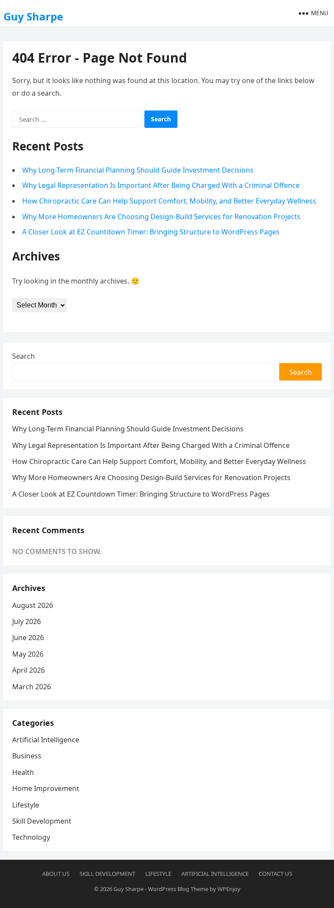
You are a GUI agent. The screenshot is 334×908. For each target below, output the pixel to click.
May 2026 (27, 654)
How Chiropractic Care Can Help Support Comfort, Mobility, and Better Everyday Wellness (169, 201)
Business (26, 756)
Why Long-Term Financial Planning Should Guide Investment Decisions (138, 170)
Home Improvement (45, 788)
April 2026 (28, 670)
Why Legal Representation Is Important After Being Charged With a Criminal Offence (161, 185)
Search (23, 356)
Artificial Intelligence (45, 739)
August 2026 (32, 605)
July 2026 (26, 621)
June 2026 (28, 637)
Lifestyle (25, 805)
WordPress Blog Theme (178, 889)
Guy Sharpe (33, 16)
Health (23, 772)
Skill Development (41, 821)
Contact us (275, 874)
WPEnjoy (228, 889)
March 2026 (31, 686)
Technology (31, 837)
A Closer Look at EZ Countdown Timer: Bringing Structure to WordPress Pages (151, 232)
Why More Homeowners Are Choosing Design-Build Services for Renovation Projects (161, 216)
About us (56, 874)
